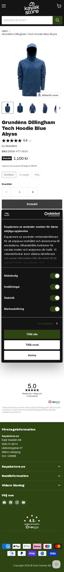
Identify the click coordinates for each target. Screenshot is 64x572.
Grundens (11, 146)
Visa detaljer (45, 323)
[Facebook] (10, 502)
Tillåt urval (32, 344)
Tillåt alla (32, 334)
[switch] (55, 287)
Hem (5, 31)
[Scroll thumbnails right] (59, 108)
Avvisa (32, 355)
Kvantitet (7, 184)
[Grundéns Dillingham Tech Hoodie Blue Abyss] (7, 108)
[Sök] (57, 20)
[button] (32, 522)
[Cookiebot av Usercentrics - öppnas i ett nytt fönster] (45, 214)
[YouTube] (23, 502)
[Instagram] (17, 502)
